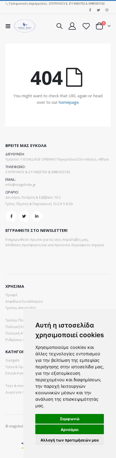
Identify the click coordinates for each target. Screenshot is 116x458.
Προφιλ (11, 294)
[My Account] (72, 26)
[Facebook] (90, 10)
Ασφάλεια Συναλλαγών (24, 301)
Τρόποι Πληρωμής (20, 320)
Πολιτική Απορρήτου (22, 333)
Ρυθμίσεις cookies (20, 339)
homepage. (69, 102)
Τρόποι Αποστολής (20, 307)
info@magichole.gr (20, 184)
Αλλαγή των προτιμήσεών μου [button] (69, 440)
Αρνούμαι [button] (70, 429)
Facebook (11, 216)
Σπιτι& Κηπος (16, 373)
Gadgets (12, 360)
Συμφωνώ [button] (70, 418)
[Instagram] (106, 10)
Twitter (24, 216)
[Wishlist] (86, 26)
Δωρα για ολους (18, 392)
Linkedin (36, 216)
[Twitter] (98, 10)
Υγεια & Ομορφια (19, 366)
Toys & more (15, 385)
